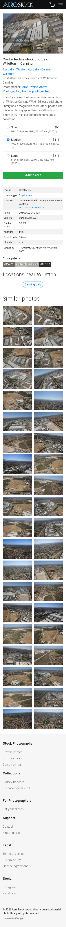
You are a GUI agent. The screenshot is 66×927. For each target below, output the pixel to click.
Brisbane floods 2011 (16, 788)
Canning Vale (33, 284)
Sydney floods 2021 (16, 782)
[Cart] (52, 4)
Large (35, 159)
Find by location (13, 758)
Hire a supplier (12, 833)
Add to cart (33, 175)
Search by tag (12, 764)
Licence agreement (15, 866)
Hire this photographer (35, 91)
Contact (8, 826)
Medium (35, 143)
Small (35, 129)
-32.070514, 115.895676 (31, 207)
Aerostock (18, 4)
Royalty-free (25, 195)
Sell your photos (13, 809)
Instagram (9, 887)
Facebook (9, 893)
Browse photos (13, 752)
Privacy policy (12, 860)
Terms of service (13, 853)
